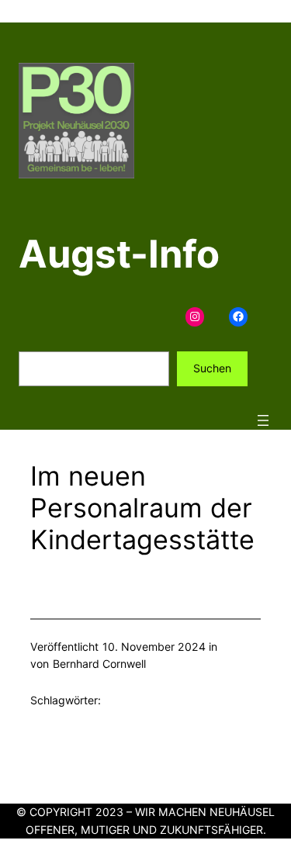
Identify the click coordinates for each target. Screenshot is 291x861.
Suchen (212, 368)
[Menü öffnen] (263, 420)
